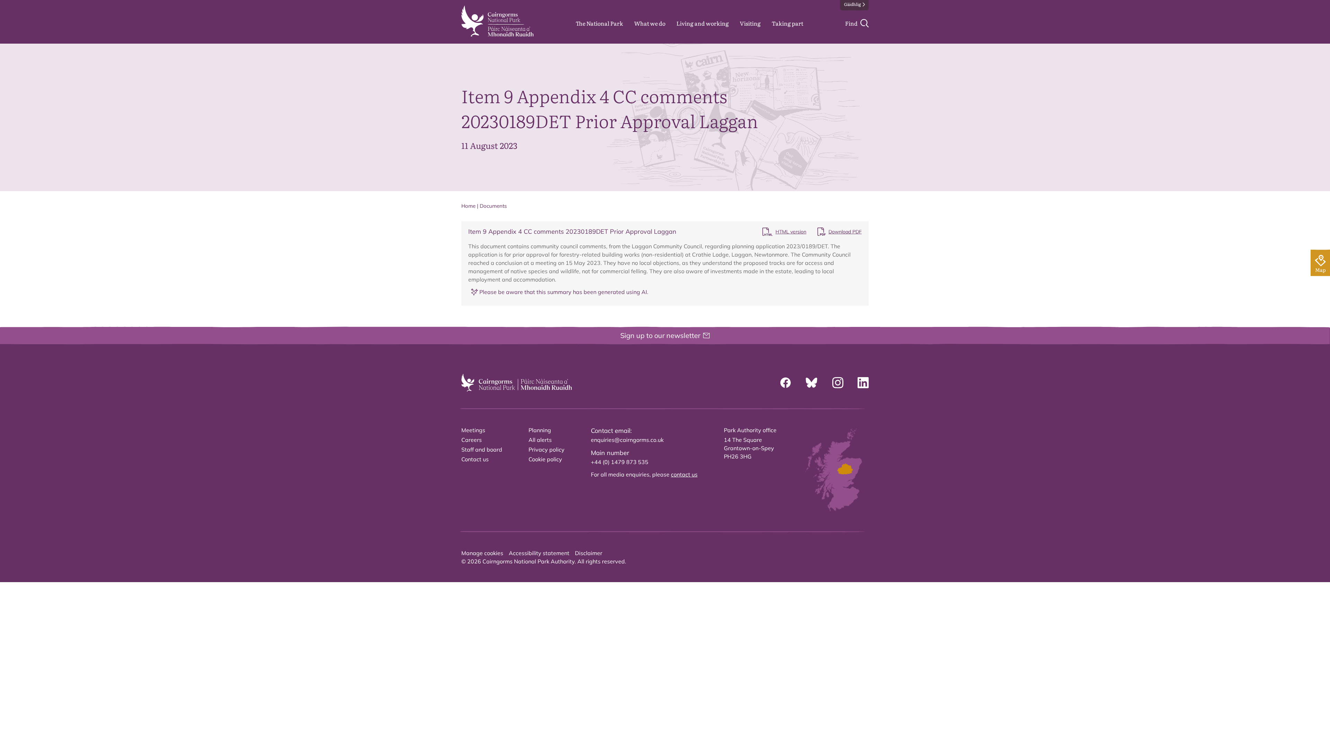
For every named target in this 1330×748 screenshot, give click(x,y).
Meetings (473, 430)
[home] (497, 21)
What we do (649, 23)
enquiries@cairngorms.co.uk (627, 439)
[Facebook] (785, 382)
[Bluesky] (811, 382)
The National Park (599, 23)
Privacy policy (547, 449)
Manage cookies (482, 553)
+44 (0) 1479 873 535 (619, 461)
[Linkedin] (863, 382)
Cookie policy (545, 459)
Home (468, 206)
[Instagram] (837, 382)
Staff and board (481, 449)
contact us (684, 474)
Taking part (787, 23)
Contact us (475, 459)
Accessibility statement (539, 553)
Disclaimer (588, 553)
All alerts (540, 439)
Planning (540, 430)
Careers (471, 439)
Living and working (702, 23)
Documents (493, 206)
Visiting (750, 23)
